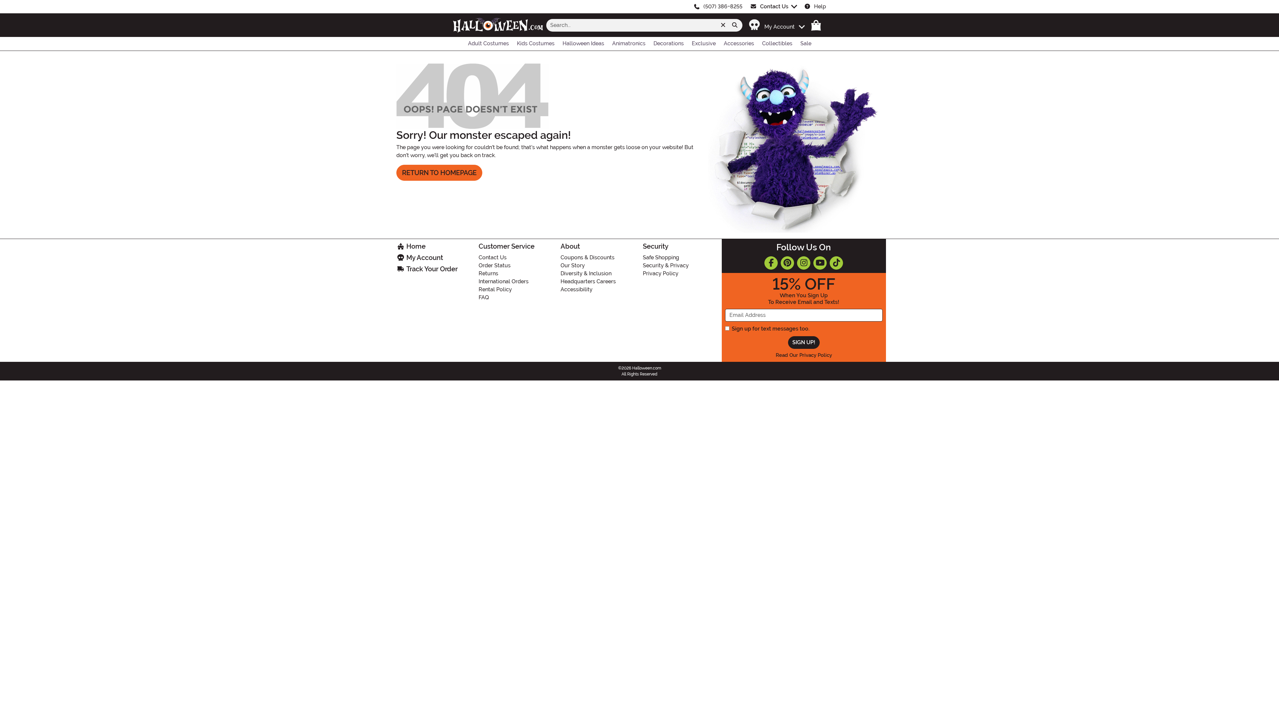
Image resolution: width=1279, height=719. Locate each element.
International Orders (504, 281)
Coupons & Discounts (588, 257)
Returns (488, 273)
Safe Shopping (661, 257)
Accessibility (577, 289)
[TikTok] (836, 263)
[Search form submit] (734, 25)
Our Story (573, 265)
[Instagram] (803, 263)
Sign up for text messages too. (770, 329)
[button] (773, 25)
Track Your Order (431, 269)
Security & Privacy (666, 265)
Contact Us (774, 6)
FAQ (484, 297)
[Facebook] (771, 263)
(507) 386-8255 (722, 6)
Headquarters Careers (588, 281)
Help (820, 6)
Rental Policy (495, 289)
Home (415, 246)
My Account (424, 258)
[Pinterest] (787, 263)
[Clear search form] (722, 25)
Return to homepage (439, 173)
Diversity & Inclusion (586, 273)
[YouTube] (820, 263)
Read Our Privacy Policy (804, 355)
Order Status (495, 265)
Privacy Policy (660, 273)
